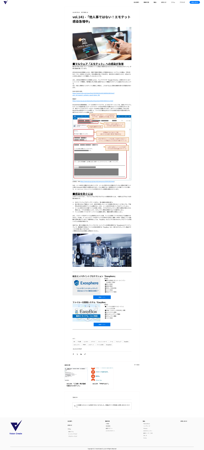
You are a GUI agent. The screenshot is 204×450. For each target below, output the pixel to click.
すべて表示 (136, 365)
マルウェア (118, 341)
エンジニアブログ (77, 348)
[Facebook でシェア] (73, 354)
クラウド (93, 341)
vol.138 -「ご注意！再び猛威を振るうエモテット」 (76, 385)
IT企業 (79, 341)
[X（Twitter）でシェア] (77, 354)
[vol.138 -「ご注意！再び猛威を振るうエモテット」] (76, 374)
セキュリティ (77, 344)
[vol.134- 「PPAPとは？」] (102, 374)
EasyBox (126, 341)
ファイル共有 (100, 344)
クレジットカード (102, 341)
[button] (157, 2)
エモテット (91, 344)
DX (74, 341)
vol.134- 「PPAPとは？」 (100, 384)
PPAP (84, 344)
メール (111, 341)
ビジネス (86, 341)
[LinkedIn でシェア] (81, 354)
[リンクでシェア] (85, 354)
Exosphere (109, 344)
